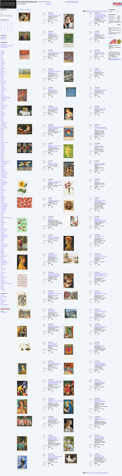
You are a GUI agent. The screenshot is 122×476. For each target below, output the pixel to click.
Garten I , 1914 (97, 71)
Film (2, 110)
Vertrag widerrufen (4, 304)
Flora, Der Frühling (98, 145)
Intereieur (3, 145)
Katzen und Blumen (52, 344)
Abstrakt (2, 52)
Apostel (2, 60)
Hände (2, 137)
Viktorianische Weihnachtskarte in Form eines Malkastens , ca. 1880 (100, 220)
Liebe (2, 179)
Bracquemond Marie (98, 436)
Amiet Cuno (50, 32)
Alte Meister (3, 43)
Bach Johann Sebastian (53, 273)
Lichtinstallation (4, 177)
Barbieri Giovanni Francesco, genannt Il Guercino (100, 274)
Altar (2, 57)
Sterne (2, 249)
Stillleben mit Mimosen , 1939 (100, 326)
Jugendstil (3, 150)
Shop (18, 9)
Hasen (2, 129)
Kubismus (3, 166)
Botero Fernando (98, 381)
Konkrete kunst (4, 163)
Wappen (2, 278)
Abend (2, 50)
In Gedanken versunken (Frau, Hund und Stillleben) (100, 364)
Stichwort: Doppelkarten (25, 9)
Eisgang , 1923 (51, 311)
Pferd (2, 214)
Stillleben (2, 252)
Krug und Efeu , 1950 (99, 456)
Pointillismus (3, 222)
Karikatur (3, 153)
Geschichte (3, 124)
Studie (2, 257)
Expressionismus (4, 105)
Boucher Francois (52, 436)
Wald (2, 275)
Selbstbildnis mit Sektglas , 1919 (55, 326)
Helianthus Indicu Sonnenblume (55, 181)
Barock (2, 66)
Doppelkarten (4, 98)
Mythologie (3, 196)
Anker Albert (97, 107)
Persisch (3, 212)
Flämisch (3, 114)
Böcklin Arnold (51, 362)
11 (102, 11)
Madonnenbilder (4, 182)
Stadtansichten (4, 246)
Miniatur (2, 188)
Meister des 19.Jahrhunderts (7, 45)
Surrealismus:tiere (5, 262)
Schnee (2, 238)
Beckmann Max (51, 292)
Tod (1, 270)
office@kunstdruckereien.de (115, 59)
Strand (2, 254)
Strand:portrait (4, 256)
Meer (2, 187)
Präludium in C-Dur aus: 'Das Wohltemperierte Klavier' (54, 275)
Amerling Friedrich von (99, 14)
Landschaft (3, 171)
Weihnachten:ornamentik (6, 283)
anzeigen (2, 295)
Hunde (2, 135)
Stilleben (2, 251)
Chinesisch (3, 87)
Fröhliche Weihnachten (53, 163)
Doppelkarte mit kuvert (6, 97)
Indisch (2, 143)
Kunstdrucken (4, 312)
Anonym (96, 125)
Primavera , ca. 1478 (52, 419)
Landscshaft (3, 174)
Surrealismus (3, 260)
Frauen (2, 118)
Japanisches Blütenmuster (54, 200)
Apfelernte (96, 33)
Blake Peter (96, 343)
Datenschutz (3, 299)
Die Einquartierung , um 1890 (54, 15)
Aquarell (2, 62)
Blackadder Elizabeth (52, 343)
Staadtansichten (4, 244)
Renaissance (3, 230)
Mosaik (2, 193)
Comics (2, 94)
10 (100, 11)
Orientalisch (3, 207)
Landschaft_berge (5, 172)
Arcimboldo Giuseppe (99, 236)
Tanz (2, 265)
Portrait (2, 225)
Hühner (2, 139)
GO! (2, 13)
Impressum (3, 301)
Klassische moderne (5, 161)
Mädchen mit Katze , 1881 (100, 108)
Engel (2, 102)
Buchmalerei (3, 81)
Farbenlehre (3, 106)
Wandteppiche (4, 276)
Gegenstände (4, 122)
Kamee (2, 151)
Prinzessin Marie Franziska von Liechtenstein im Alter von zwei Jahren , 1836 (100, 16)
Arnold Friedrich (97, 254)
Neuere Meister (4, 47)
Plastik (2, 220)
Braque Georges (51, 455)
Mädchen (3, 198)
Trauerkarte (3, 272)
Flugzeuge (3, 113)
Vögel (2, 273)
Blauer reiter (3, 74)
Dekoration (3, 95)
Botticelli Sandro (51, 399)
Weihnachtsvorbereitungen (54, 237)
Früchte (2, 121)
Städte (2, 259)
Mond (2, 191)
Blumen (2, 76)
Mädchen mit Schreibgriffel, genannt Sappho (100, 201)
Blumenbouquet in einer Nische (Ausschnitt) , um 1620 (54, 383)
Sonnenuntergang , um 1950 (100, 90)
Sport (2, 241)
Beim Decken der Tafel (53, 108)
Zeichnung (3, 289)
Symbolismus (4, 264)
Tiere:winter (3, 268)
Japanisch (3, 148)
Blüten (2, 78)
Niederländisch (4, 206)
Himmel (2, 134)
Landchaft (3, 169)
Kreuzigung (3, 164)
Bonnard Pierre (97, 362)
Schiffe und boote (4, 235)
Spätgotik (3, 243)
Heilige (2, 131)
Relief (2, 227)
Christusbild (3, 89)
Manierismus (3, 183)
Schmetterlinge (4, 236)
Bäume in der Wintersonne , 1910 (55, 52)
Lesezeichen (3, 175)
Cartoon (2, 86)
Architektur (3, 63)
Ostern (2, 211)
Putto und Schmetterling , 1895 (54, 363)
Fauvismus (3, 108)
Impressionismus (4, 142)
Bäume (2, 84)
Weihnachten (3, 281)
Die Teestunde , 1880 (99, 437)
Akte (2, 55)
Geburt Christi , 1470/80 (99, 163)
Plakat (2, 219)
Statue (2, 248)
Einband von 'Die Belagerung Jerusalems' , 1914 (54, 146)
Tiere (2, 267)
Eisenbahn (3, 100)
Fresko (2, 119)
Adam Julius (50, 14)
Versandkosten (4, 296)
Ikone (2, 140)
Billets (2, 73)
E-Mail (2, 303)
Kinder (2, 156)
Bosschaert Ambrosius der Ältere (55, 381)
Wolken (2, 288)
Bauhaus (3, 68)
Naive (2, 201)
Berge (2, 70)
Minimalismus (4, 190)
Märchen (3, 199)
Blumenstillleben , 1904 (99, 52)
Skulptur (2, 239)
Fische (2, 111)
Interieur (2, 147)
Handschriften (4, 127)
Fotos (2, 116)
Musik (2, 195)
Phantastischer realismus (6, 217)
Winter (2, 284)
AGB (2, 298)
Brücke (2, 79)
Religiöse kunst (4, 228)
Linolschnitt (3, 180)
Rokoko (2, 231)
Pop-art (2, 223)
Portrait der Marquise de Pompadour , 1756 (53, 438)
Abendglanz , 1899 (52, 33)
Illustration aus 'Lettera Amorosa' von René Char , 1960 (55, 457)
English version (118, 5)
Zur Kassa (111, 37)
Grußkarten (3, 126)
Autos (2, 65)
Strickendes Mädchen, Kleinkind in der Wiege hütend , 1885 (55, 128)
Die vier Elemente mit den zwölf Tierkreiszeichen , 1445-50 (101, 128)
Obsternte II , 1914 (52, 90)
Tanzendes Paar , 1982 (99, 382)
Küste (2, 167)
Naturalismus (3, 203)
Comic (2, 92)
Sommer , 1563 (51, 256)
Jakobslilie (96, 181)
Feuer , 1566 (97, 237)
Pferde (2, 215)
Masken (2, 185)
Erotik (2, 103)
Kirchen (2, 158)
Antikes (2, 58)
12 (104, 11)
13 (106, 11)
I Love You (96, 344)
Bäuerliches (3, 82)
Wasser (2, 280)
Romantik (3, 233)
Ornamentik (3, 209)
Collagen (2, 90)
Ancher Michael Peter (52, 107)
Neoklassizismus (4, 204)
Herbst (2, 132)
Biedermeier (3, 71)
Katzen (2, 155)
